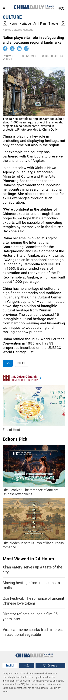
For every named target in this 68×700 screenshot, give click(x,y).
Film (43, 23)
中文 (61, 8)
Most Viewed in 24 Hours (28, 559)
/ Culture (15, 29)
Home (6, 29)
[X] (12, 48)
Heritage (25, 23)
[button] (5, 23)
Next (21, 363)
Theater (54, 23)
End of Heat (11, 430)
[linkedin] (19, 48)
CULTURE (12, 17)
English (10, 665)
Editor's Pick (15, 439)
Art (35, 23)
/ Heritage (27, 29)
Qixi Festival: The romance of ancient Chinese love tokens (30, 492)
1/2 (7, 363)
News (13, 23)
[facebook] (5, 48)
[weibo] (26, 48)
